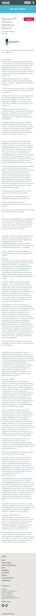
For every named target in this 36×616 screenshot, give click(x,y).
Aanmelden (27, 2)
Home (4, 560)
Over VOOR (5, 573)
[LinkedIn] (3, 605)
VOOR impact (6, 580)
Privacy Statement (7, 578)
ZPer (3, 568)
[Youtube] (6, 605)
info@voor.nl (6, 586)
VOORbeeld (5, 570)
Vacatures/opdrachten (9, 565)
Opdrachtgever (6, 562)
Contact (4, 575)
